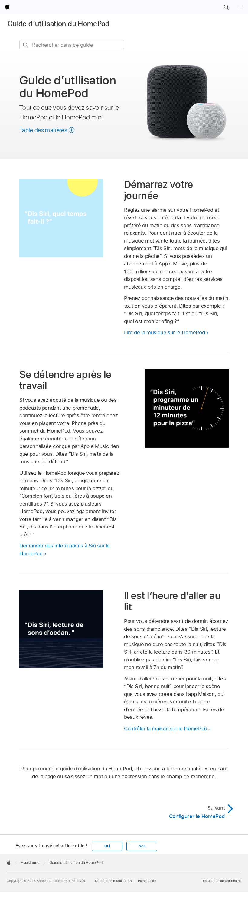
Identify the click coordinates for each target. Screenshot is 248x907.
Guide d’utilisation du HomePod (59, 23)
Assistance (30, 863)
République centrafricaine (221, 881)
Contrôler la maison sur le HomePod (165, 728)
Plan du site (147, 881)
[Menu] (240, 7)
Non (142, 846)
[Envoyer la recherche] (26, 45)
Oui (107, 846)
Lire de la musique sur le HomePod (164, 332)
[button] (226, 7)
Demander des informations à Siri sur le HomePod (64, 550)
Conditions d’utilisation (113, 881)
